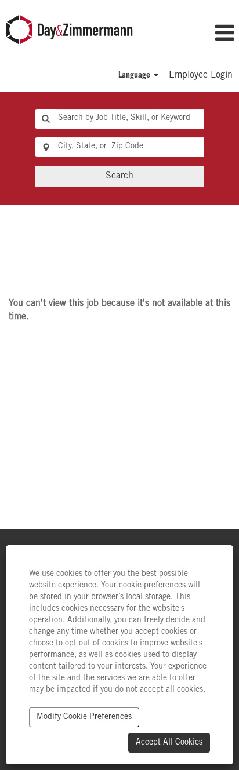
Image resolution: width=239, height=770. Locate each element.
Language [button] (135, 76)
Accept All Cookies (169, 743)
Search (119, 176)
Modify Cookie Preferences (84, 717)
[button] (211, 34)
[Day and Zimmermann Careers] (69, 30)
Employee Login (201, 75)
